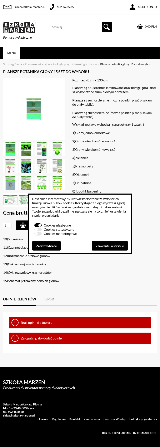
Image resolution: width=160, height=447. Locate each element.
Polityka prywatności (143, 419)
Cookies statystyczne (59, 229)
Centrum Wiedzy (115, 419)
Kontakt (74, 419)
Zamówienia (92, 419)
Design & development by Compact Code (129, 432)
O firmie (43, 419)
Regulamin (59, 419)
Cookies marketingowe (60, 234)
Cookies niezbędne (57, 225)
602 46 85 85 (65, 7)
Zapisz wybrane (46, 246)
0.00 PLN (151, 26)
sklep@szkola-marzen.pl (30, 7)
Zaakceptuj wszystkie (110, 246)
